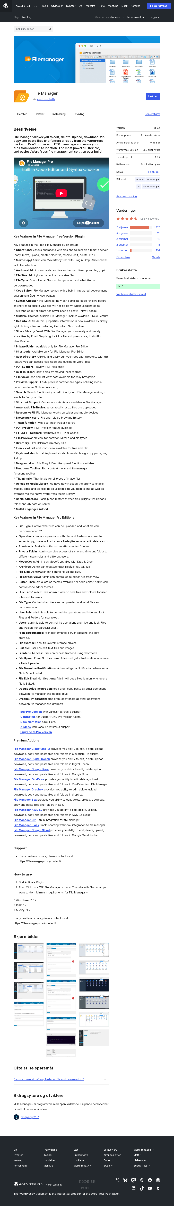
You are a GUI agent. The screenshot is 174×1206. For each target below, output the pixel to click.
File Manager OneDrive (29, 779)
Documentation (30, 722)
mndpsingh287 (46, 99)
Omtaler (39, 114)
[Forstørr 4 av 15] (39, 1006)
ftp (138, 186)
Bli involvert (110, 1149)
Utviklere (79, 1160)
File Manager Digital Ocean (32, 759)
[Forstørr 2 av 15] (39, 966)
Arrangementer (112, 1154)
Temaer (48, 1154)
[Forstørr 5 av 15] (71, 947)
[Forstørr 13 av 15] (104, 999)
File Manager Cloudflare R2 (32, 748)
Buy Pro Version (31, 711)
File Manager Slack (26, 825)
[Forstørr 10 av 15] (104, 947)
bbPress (140, 1160)
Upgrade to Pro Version (36, 732)
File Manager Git (25, 820)
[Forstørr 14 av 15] (104, 1016)
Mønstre (48, 1165)
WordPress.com (144, 1149)
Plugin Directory (23, 17)
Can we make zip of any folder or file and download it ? (49, 1079)
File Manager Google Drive (31, 769)
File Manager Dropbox (28, 789)
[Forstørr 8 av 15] (71, 1037)
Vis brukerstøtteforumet (131, 294)
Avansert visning (126, 196)
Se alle (156, 257)
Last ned (153, 96)
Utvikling (79, 114)
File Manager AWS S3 (28, 809)
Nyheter (18, 1154)
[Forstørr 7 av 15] (71, 1021)
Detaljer (22, 114)
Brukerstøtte (152, 114)
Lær (76, 1149)
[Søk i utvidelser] (49, 29)
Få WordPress (158, 5)
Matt (138, 1154)
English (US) (153, 171)
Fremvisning (50, 1149)
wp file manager (151, 186)
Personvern (20, 1165)
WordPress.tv (83, 1165)
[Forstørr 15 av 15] (104, 1034)
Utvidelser (49, 1160)
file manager (152, 179)
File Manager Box (25, 799)
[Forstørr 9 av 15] (71, 1053)
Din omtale (123, 257)
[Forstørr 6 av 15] (71, 984)
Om (15, 1149)
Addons (25, 727)
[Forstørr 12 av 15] (104, 982)
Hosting (18, 1160)
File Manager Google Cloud (32, 830)
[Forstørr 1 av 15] (39, 947)
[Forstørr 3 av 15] (39, 986)
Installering (59, 114)
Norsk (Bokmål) (54, 1184)
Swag (108, 1165)
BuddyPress (142, 1165)
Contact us (28, 716)
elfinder (140, 179)
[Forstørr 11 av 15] (104, 964)
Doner (109, 1160)
